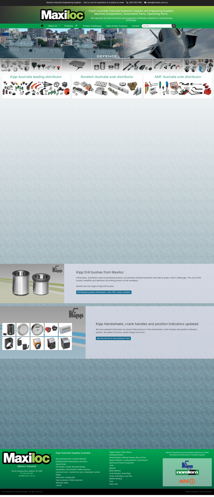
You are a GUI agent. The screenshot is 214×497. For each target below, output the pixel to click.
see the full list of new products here (113, 338)
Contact (135, 26)
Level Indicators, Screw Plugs (120, 473)
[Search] (174, 26)
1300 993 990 (135, 2)
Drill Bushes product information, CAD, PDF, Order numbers (103, 292)
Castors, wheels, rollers (168, 60)
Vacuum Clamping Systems (46, 60)
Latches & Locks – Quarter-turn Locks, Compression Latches (78, 472)
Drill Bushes (76, 60)
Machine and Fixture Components (107, 60)
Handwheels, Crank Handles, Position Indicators (73, 469)
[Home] (42, 26)
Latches (59, 485)
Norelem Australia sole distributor (107, 77)
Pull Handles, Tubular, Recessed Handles (137, 61)
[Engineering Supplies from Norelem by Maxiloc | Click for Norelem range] (107, 88)
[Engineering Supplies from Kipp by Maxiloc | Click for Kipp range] (36, 88)
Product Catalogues (92, 26)
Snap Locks (198, 60)
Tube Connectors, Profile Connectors (69, 480)
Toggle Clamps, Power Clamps (120, 452)
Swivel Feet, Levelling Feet (65, 477)
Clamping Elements (116, 455)
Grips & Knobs (15, 60)
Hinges (58, 475)
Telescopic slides (62, 483)
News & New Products (116, 26)
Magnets (112, 468)
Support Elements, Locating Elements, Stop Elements (128, 460)
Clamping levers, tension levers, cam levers (71, 461)
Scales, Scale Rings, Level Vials (120, 476)
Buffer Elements (115, 471)
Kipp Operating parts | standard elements (71, 459)
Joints (111, 465)
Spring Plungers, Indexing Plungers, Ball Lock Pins (127, 457)
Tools (111, 481)
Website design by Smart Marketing (199, 492)
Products (69, 26)
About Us (52, 26)
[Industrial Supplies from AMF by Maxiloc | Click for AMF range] (178, 88)
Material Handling (115, 479)
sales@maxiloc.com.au (157, 2)
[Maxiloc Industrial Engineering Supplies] (26, 464)
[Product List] (77, 26)
